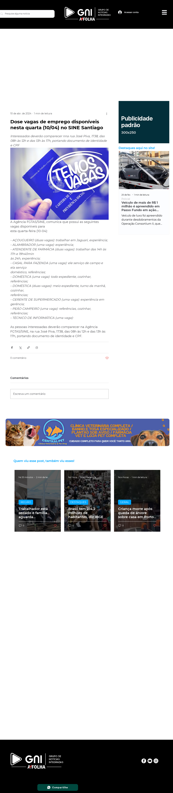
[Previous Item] (124, 170)
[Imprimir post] (36, 347)
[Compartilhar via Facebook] (12, 347)
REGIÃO (26, 502)
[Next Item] (163, 170)
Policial (125, 199)
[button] (164, 12)
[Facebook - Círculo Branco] (143, 760)
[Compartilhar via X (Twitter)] (20, 347)
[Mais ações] (107, 114)
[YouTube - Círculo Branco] (149, 760)
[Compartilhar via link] (28, 347)
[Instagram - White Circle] (156, 760)
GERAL (124, 502)
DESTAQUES (78, 502)
